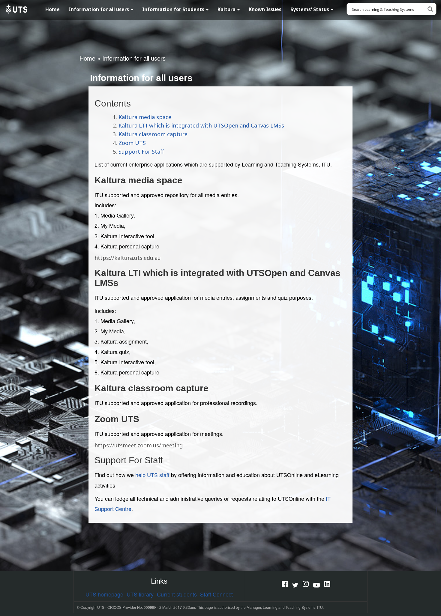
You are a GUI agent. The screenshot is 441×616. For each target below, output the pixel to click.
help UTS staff (152, 475)
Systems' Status (310, 9)
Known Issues (265, 9)
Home (52, 9)
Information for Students (174, 9)
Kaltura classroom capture (153, 134)
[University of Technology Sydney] (16, 9)
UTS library (140, 594)
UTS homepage (104, 594)
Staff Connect (216, 594)
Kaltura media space (144, 117)
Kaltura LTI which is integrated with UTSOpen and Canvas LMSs (201, 125)
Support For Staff (141, 151)
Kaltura (227, 9)
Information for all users (99, 9)
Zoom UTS (132, 142)
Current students (177, 594)
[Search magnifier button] (430, 9)
